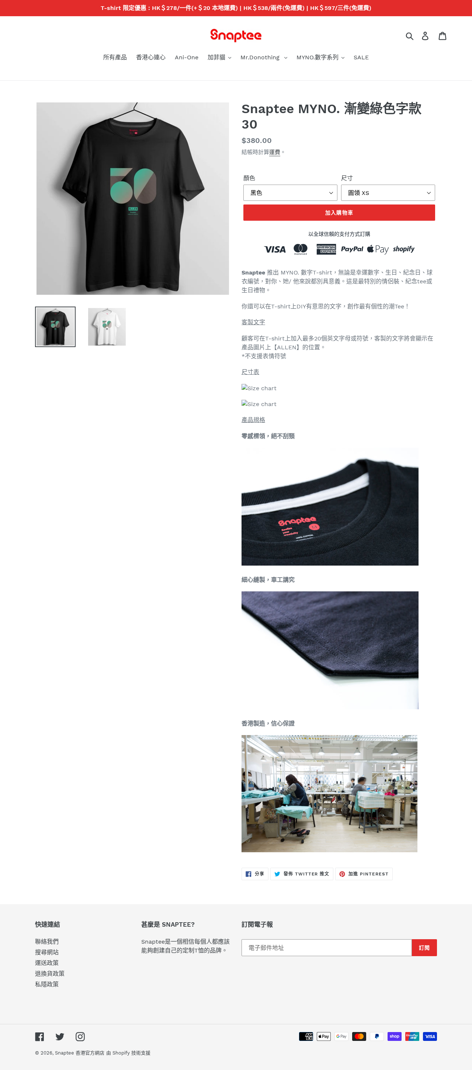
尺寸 (347, 178)
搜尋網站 (47, 952)
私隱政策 (47, 984)
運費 (274, 152)
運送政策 (47, 962)
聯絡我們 (47, 941)
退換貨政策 (50, 973)
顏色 (249, 178)
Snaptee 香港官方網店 (79, 1053)
